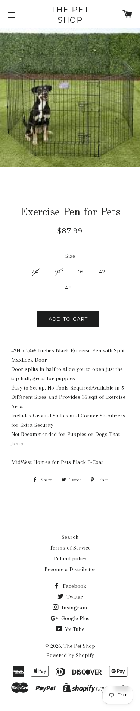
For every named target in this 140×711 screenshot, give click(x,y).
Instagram (73, 607)
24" (36, 272)
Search (70, 537)
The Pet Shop (70, 15)
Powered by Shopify (70, 655)
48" (70, 288)
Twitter (74, 596)
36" (81, 272)
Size (70, 256)
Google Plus (75, 618)
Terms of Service (70, 547)
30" (58, 272)
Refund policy (70, 558)
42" (103, 272)
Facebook (73, 586)
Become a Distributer (70, 569)
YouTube (73, 629)
